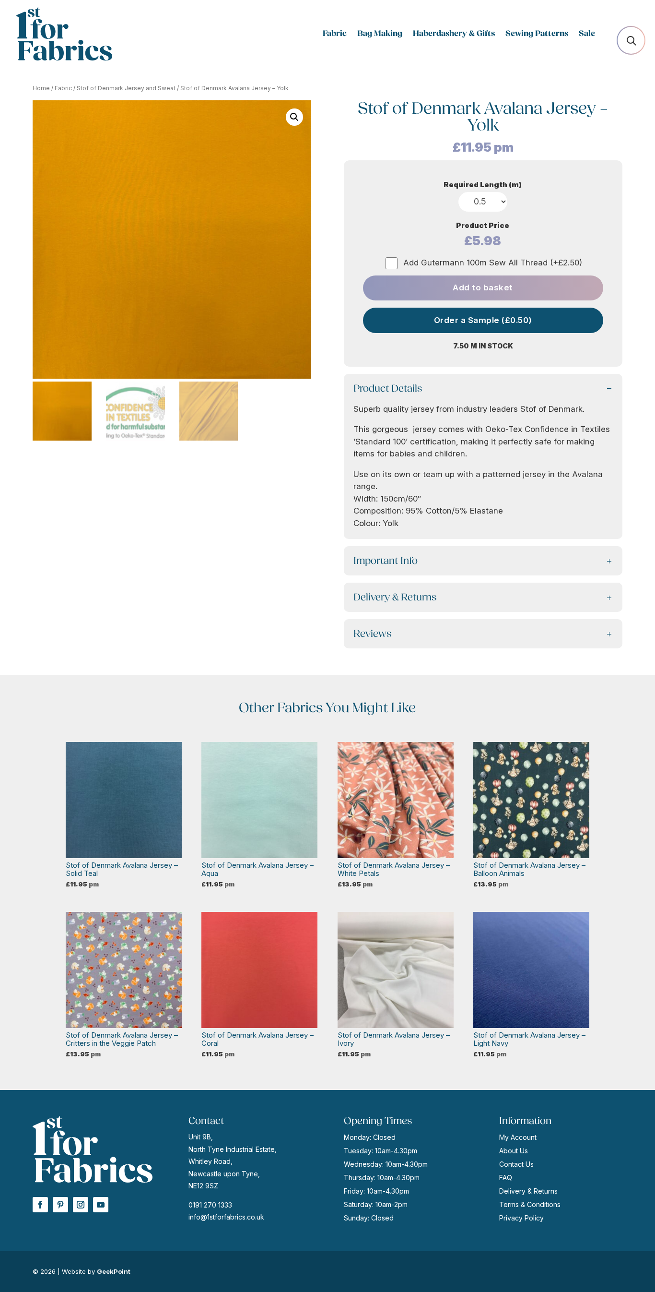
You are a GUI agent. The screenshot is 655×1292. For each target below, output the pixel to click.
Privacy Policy (521, 1218)
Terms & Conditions (530, 1204)
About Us (513, 1151)
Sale (587, 34)
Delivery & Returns (528, 1191)
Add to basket (483, 287)
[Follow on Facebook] (40, 1204)
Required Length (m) (483, 184)
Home (41, 88)
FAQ (505, 1177)
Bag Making (379, 34)
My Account (518, 1137)
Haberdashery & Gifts (454, 34)
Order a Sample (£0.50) (483, 320)
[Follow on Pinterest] (60, 1204)
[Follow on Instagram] (80, 1204)
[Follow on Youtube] (100, 1204)
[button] (294, 117)
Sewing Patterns (536, 34)
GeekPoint (113, 1271)
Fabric (335, 34)
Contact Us (516, 1164)
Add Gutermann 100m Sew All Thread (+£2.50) (492, 262)
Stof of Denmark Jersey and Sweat (126, 88)
